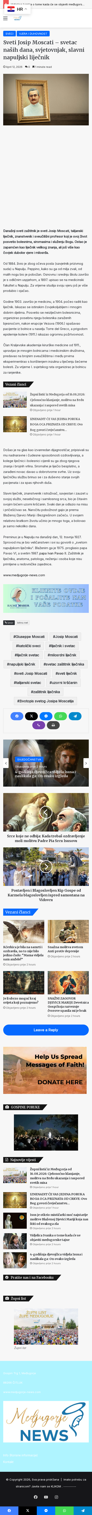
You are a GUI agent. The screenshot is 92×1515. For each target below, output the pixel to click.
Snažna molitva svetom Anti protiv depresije (65, 949)
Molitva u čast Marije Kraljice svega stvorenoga (46, 774)
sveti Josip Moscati (31, 673)
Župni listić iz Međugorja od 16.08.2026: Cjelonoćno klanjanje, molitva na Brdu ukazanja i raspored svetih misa (57, 400)
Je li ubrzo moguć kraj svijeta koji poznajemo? (20, 1000)
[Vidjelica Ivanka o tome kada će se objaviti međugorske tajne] (15, 1241)
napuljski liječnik (22, 664)
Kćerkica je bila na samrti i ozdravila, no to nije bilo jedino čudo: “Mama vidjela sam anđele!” (23, 953)
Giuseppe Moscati (30, 636)
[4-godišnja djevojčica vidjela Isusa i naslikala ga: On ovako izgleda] (15, 1260)
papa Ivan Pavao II (52, 553)
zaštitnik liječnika (46, 692)
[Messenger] (46, 716)
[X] (31, 716)
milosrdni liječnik (63, 655)
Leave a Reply (46, 1030)
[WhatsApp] (60, 716)
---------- (69, 1486)
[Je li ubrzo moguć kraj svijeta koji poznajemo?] (23, 982)
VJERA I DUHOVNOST (33, 33)
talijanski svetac (28, 682)
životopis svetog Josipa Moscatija (46, 701)
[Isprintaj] (53, 725)
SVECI (9, 33)
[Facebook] (16, 716)
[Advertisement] (46, 176)
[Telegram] (75, 716)
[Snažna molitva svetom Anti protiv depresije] (68, 931)
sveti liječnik (67, 673)
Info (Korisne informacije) (20, 1455)
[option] (46, 763)
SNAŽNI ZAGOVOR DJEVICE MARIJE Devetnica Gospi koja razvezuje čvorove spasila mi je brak (68, 1005)
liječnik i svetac (63, 646)
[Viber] (38, 725)
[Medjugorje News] (17, 18)
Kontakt (8, 1462)
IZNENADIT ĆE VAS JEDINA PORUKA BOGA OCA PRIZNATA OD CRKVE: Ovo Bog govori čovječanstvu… (56, 424)
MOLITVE (23, 759)
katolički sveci (29, 646)
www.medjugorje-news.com (24, 575)
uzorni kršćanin (64, 682)
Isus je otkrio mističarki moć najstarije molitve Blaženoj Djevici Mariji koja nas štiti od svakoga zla (59, 1219)
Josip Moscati (66, 636)
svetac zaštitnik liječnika (65, 664)
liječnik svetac (28, 655)
